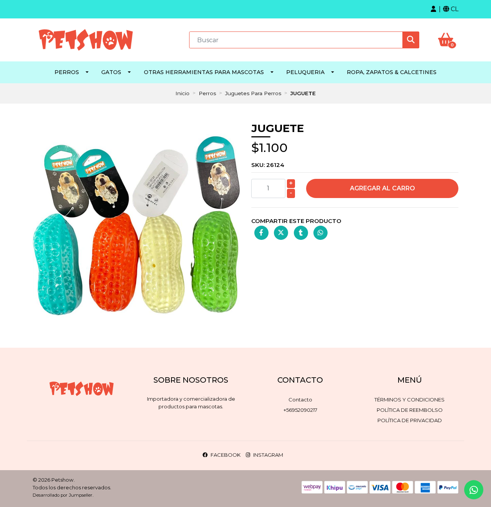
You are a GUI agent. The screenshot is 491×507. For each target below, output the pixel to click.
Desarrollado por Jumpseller (62, 495)
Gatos (111, 72)
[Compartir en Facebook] (261, 232)
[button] (433, 9)
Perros (66, 72)
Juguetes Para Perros (253, 93)
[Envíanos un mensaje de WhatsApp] (473, 489)
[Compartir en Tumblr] (301, 232)
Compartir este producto (296, 221)
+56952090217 (300, 410)
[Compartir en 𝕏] (281, 232)
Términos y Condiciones (409, 399)
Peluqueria (305, 72)
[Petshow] (86, 39)
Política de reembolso (410, 410)
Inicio (182, 93)
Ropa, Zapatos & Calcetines (392, 72)
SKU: (267, 164)
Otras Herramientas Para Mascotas (204, 72)
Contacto (300, 399)
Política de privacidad (409, 420)
